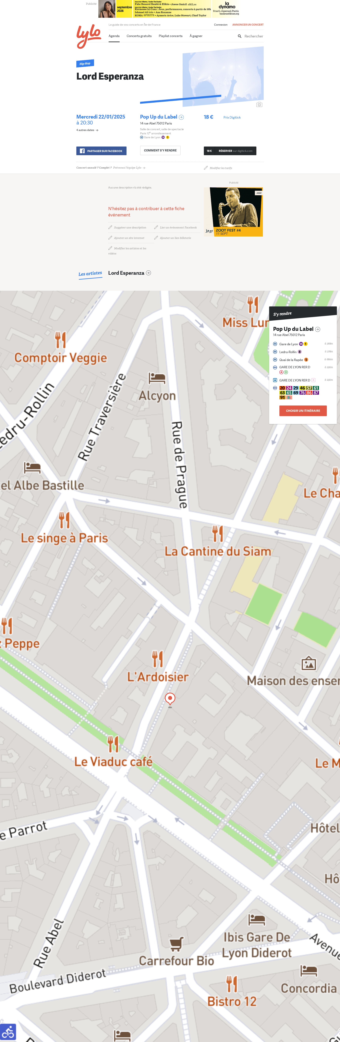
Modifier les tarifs (221, 168)
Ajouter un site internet (129, 238)
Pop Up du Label (158, 117)
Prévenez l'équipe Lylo (108, 168)
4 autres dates (85, 130)
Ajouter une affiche (241, 105)
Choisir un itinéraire (303, 411)
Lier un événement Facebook (178, 227)
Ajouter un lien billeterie (175, 238)
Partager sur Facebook (104, 151)
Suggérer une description (130, 227)
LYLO (89, 36)
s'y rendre (160, 150)
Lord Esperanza (126, 273)
